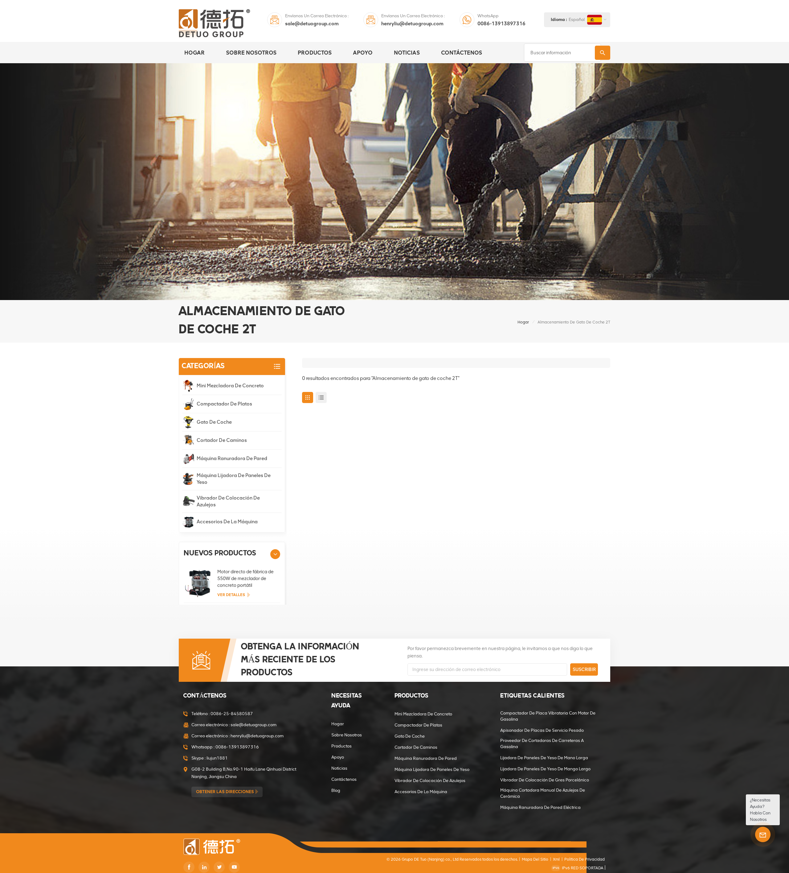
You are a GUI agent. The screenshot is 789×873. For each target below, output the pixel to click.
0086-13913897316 (501, 24)
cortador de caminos (222, 440)
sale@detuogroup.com (312, 24)
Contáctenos (461, 52)
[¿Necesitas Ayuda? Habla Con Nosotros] (763, 834)
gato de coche (214, 422)
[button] (275, 554)
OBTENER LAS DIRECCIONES (225, 791)
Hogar (194, 52)
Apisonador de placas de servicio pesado (542, 730)
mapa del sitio (535, 859)
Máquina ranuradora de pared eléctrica (540, 807)
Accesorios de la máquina (227, 522)
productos (315, 52)
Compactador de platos (224, 404)
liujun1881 (217, 758)
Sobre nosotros (251, 52)
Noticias (407, 52)
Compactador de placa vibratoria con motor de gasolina (547, 716)
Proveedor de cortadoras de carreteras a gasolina (542, 743)
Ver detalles (231, 594)
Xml (556, 859)
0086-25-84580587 (232, 713)
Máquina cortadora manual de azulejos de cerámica (542, 793)
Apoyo (363, 52)
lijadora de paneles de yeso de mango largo (545, 769)
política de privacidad (584, 859)
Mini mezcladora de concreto (230, 386)
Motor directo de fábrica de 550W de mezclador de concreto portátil (245, 578)
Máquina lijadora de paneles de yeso (234, 478)
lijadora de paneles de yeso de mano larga (544, 757)
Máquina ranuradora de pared (232, 458)
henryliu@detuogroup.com (412, 24)
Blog (335, 790)
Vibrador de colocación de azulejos (228, 501)
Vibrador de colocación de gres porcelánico (544, 780)
